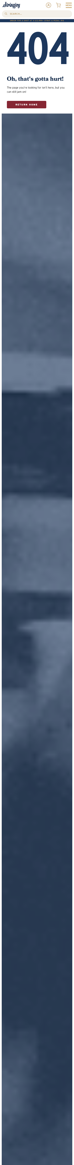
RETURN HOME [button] (26, 104)
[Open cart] (58, 5)
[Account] (48, 5)
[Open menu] (69, 5)
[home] (11, 5)
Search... (16, 14)
